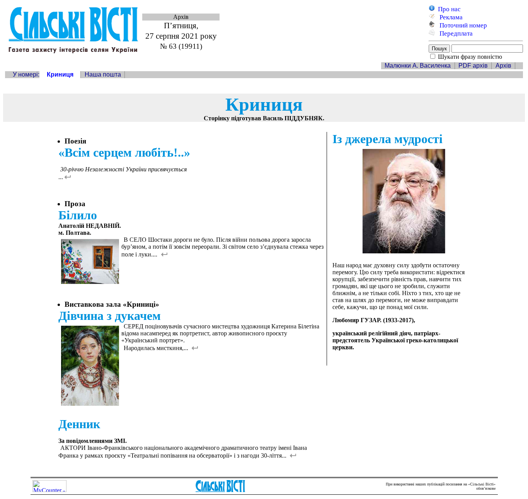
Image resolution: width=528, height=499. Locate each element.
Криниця (60, 74)
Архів (503, 65)
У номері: (26, 74)
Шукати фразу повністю (470, 56)
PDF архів (473, 65)
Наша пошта (103, 74)
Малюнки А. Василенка (418, 65)
